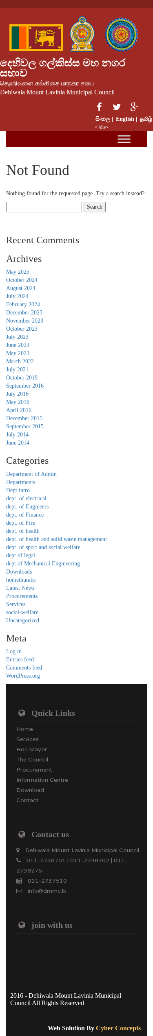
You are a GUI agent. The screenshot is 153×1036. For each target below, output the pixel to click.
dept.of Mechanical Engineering (43, 564)
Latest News (20, 588)
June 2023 (17, 345)
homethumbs (20, 580)
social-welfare (22, 612)
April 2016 (18, 410)
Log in (14, 651)
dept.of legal (20, 555)
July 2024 (17, 296)
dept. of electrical (26, 498)
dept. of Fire (20, 523)
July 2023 (17, 337)
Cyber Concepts (118, 1028)
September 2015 (25, 426)
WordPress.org (23, 676)
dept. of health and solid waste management (56, 539)
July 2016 (17, 394)
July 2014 (17, 435)
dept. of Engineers (27, 507)
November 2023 (24, 321)
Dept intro (18, 490)
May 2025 (17, 272)
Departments (20, 482)
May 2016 (17, 402)
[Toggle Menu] (124, 139)
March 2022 (20, 361)
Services (15, 604)
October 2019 (22, 378)
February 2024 (23, 304)
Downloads (19, 572)
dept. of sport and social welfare (43, 547)
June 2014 (17, 443)
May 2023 (17, 353)
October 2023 (22, 329)
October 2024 (22, 280)
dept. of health (23, 531)
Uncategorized (22, 620)
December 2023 (24, 313)
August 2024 (20, 288)
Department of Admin (31, 474)
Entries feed (20, 659)
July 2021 (17, 369)
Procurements (22, 596)
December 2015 (24, 418)
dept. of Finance (25, 515)
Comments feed (24, 668)
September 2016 (25, 386)
